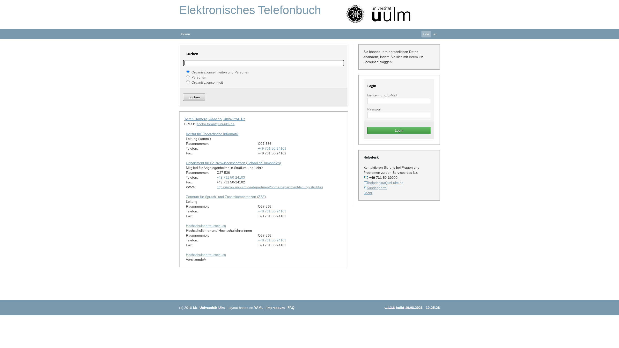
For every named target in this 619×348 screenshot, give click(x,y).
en (435, 34)
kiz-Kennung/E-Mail (382, 95)
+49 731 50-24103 (272, 148)
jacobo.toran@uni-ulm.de (215, 124)
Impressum (275, 308)
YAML (259, 308)
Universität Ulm (212, 308)
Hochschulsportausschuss (206, 226)
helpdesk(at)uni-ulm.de (386, 183)
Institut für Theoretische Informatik (212, 134)
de (426, 34)
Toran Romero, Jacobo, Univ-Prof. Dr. (214, 119)
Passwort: (374, 109)
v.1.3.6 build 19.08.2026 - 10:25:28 (412, 308)
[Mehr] (368, 193)
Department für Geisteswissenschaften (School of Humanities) (233, 163)
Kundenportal (377, 188)
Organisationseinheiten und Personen (220, 72)
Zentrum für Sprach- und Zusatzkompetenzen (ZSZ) (226, 197)
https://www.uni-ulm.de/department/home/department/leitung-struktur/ (270, 187)
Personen (199, 77)
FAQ (291, 308)
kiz (195, 308)
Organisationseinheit (207, 82)
